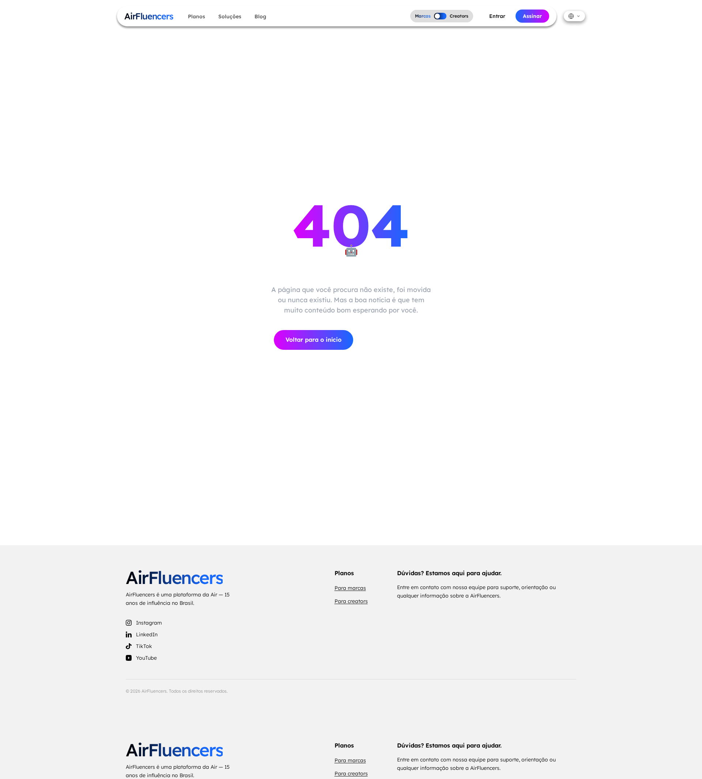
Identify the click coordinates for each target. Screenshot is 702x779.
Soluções (229, 16)
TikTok (144, 646)
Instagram (149, 622)
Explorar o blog (393, 340)
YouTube (146, 658)
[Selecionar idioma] (574, 16)
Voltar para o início (313, 339)
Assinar (532, 16)
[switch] (440, 16)
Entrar (497, 16)
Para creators (351, 601)
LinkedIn (147, 634)
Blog (260, 16)
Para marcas (350, 588)
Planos (196, 16)
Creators (459, 16)
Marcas (423, 16)
